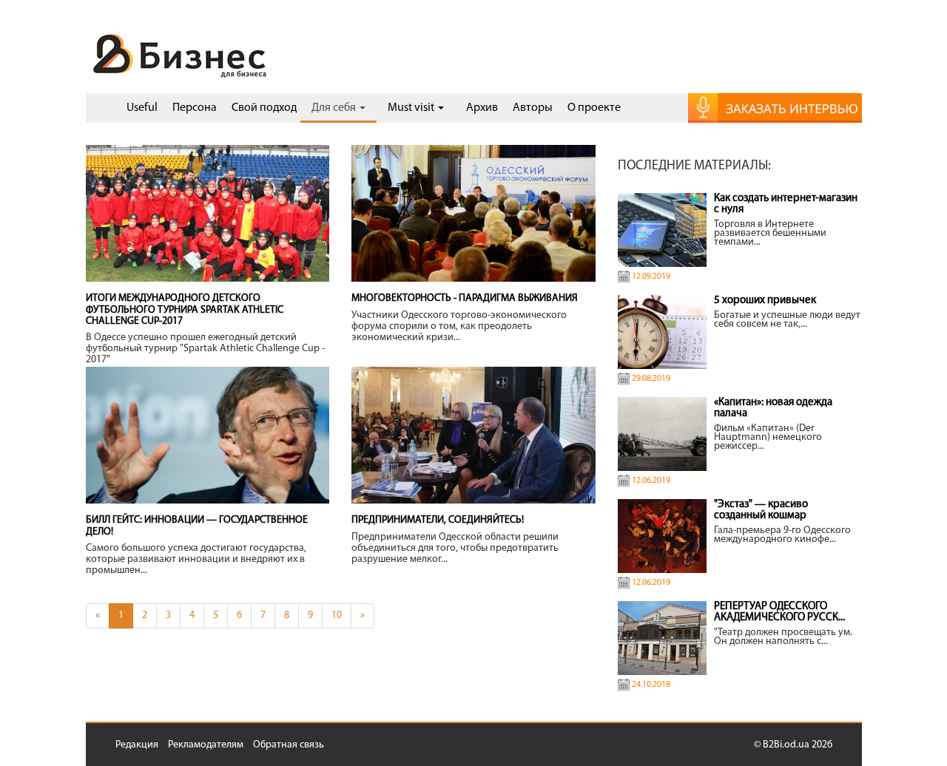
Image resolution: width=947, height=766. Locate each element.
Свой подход (264, 108)
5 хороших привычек (765, 300)
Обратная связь (288, 744)
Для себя (334, 108)
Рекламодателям (205, 744)
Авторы (533, 108)
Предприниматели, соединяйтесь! (437, 520)
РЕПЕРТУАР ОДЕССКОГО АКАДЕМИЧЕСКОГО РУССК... (779, 612)
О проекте (594, 108)
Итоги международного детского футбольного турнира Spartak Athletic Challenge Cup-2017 (184, 310)
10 (336, 615)
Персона (194, 108)
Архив (482, 108)
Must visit (412, 108)
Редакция (136, 744)
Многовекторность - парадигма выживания (464, 298)
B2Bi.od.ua (786, 744)
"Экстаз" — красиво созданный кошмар (761, 510)
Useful (142, 108)
